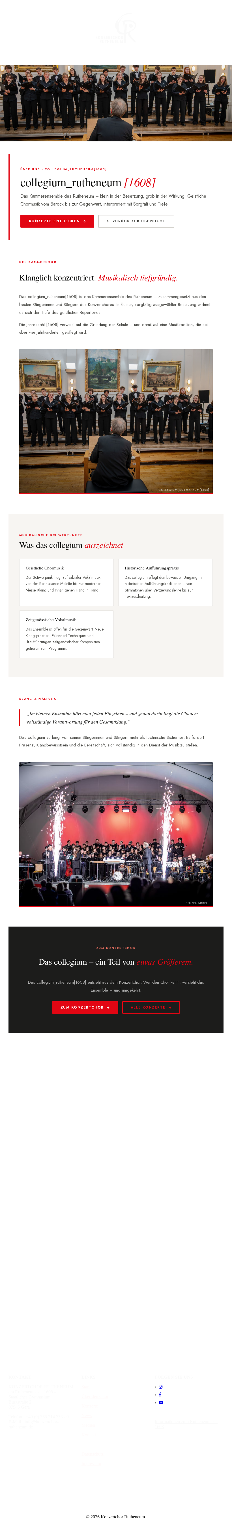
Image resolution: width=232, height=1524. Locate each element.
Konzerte (89, 1406)
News (86, 1415)
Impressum (91, 1463)
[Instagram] (161, 1386)
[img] (116, 28)
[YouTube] (161, 1402)
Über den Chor (94, 1396)
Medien (88, 1425)
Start (85, 1386)
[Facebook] (160, 1394)
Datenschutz (92, 1454)
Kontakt (88, 1434)
